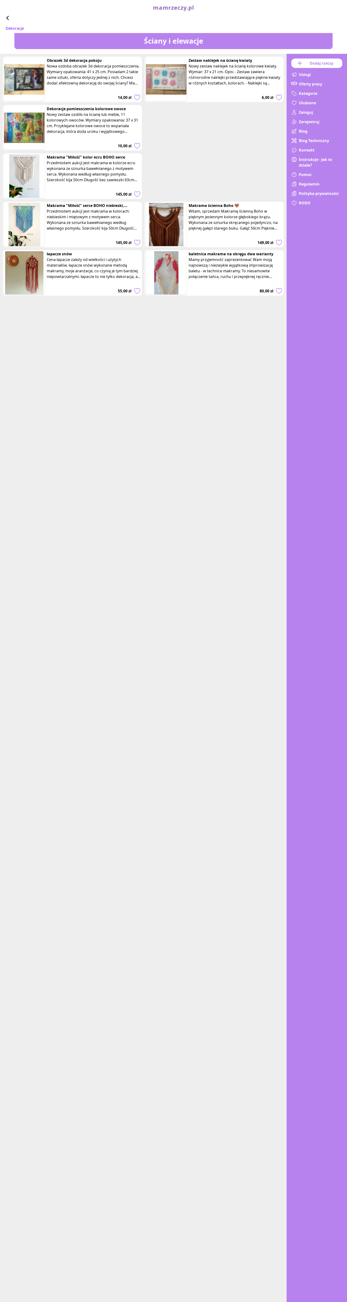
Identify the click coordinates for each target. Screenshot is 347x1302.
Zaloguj (306, 112)
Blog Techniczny (314, 140)
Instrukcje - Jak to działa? (315, 162)
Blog (303, 131)
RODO (304, 203)
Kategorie (308, 93)
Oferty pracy (310, 84)
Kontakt (306, 150)
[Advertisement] (214, 166)
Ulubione (307, 102)
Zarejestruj (309, 121)
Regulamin (309, 184)
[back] (7, 18)
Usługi (305, 74)
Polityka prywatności (319, 193)
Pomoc (305, 174)
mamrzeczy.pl (173, 7)
